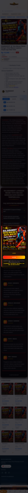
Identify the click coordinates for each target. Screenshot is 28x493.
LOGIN (14, 253)
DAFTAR (14, 257)
